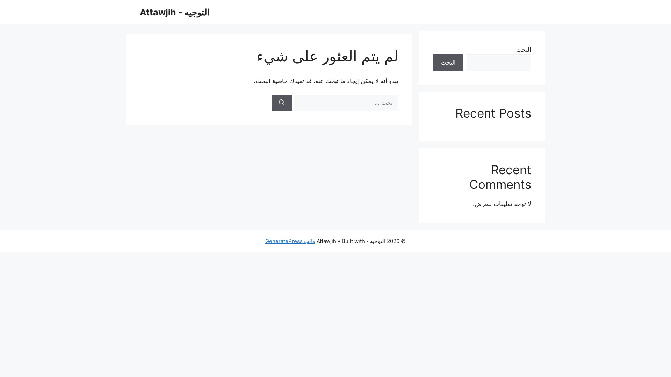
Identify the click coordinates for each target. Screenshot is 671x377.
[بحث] (282, 103)
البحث (523, 49)
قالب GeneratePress (290, 241)
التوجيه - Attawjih (175, 12)
